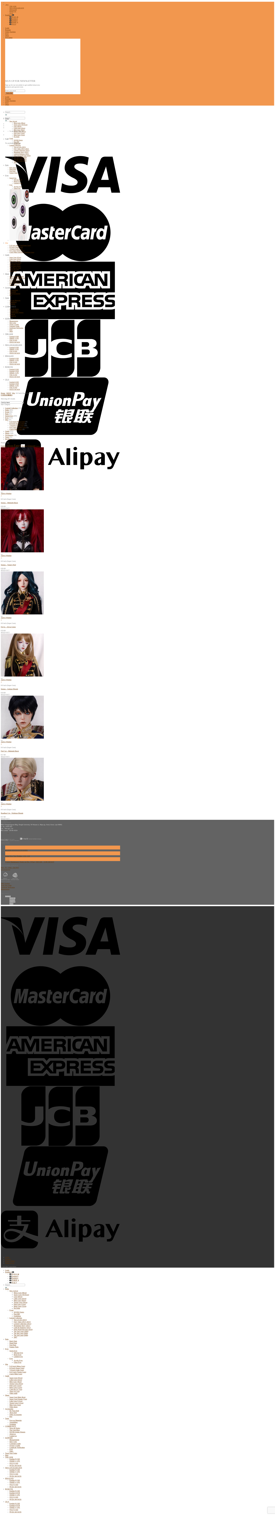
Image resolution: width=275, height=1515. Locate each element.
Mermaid (24, 446)
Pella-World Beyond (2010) (22, 156)
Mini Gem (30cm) (19, 130)
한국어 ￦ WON (14, 342)
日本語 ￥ (14, 22)
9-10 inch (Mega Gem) (17, 422)
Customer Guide (14, 326)
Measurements (13, 321)
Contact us (12, 316)
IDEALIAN (13, 10)
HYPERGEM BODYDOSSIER (16, 850)
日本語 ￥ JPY (14, 338)
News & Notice (14, 309)
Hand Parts (12, 169)
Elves (10, 445)
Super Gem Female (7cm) (17, 278)
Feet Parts (12, 171)
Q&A (7, 36)
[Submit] (6, 120)
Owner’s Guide (14, 324)
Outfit (7, 255)
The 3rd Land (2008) (20, 161)
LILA (11, 13)
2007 (15, 162)
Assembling (13, 302)
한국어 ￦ (14, 17)
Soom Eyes (12, 178)
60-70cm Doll (13, 290)
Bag (10, 295)
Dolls (7, 119)
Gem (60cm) (17, 126)
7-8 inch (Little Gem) (16, 249)
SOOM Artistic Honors (16, 312)
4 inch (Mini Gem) (15, 429)
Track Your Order (6, 885)
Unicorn (31, 445)
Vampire (38, 446)
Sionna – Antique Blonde (9, 689)
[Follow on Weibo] (8, 832)
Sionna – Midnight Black (9, 503)
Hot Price (8, 439)
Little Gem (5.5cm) (15, 280)
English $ (14, 19)
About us (12, 314)
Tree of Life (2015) (20, 147)
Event (11, 138)
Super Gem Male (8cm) (16, 276)
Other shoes (13, 285)
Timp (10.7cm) (14, 269)
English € (8, 15)
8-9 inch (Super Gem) (16, 247)
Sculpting (12, 304)
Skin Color (12, 323)
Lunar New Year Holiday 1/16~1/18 (17, 856)
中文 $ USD (13, 340)
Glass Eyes (17, 188)
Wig (6, 243)
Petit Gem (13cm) (19, 133)
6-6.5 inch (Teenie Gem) (16, 250)
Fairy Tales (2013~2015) (21, 149)
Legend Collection (15, 145)
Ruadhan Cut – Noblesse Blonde (12, 813)
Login (7, 28)
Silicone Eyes (18, 180)
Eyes (6, 175)
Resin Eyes (17, 181)
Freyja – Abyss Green (8, 627)
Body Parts (12, 168)
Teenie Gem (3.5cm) (15, 281)
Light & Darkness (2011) (21, 154)
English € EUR (14, 371)
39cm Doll (12, 292)
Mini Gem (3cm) (14, 283)
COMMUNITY (10, 306)
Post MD (16, 142)
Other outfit (13, 271)
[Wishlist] (2, 492)
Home (3, 393)
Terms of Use (9, 1263)
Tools (7, 298)
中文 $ (13, 24)
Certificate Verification (16, 328)
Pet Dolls (16, 137)
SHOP (8, 393)
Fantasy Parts (13, 173)
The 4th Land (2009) (20, 159)
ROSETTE (12, 11)
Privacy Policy (10, 1261)
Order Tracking (10, 32)
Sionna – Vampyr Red (8, 565)
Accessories (9, 288)
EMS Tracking (5, 883)
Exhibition (17, 143)
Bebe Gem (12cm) (19, 135)
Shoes (7, 274)
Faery (17, 445)
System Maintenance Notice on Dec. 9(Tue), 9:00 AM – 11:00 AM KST (29, 862)
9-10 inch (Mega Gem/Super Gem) (20, 245)
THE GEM (12, 6)
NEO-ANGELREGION (16, 8)
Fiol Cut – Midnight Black (10, 751)
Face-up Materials (14, 300)
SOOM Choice (18, 140)
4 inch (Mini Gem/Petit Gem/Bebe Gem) (21, 252)
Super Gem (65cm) (15, 257)
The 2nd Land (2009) (20, 157)
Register (8, 30)
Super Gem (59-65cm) (21, 125)
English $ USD (14, 336)
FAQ (7, 34)
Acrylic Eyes (18, 186)
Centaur (4, 446)
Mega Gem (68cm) (19, 123)
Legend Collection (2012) (21, 150)
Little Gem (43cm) (19, 128)
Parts (6, 165)
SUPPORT (9, 318)
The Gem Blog (13, 311)
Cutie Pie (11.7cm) (15, 268)
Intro (7, 4)
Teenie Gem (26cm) (20, 131)
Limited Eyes (18, 183)
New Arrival (13, 121)
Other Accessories (14, 293)
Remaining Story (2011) (21, 152)
